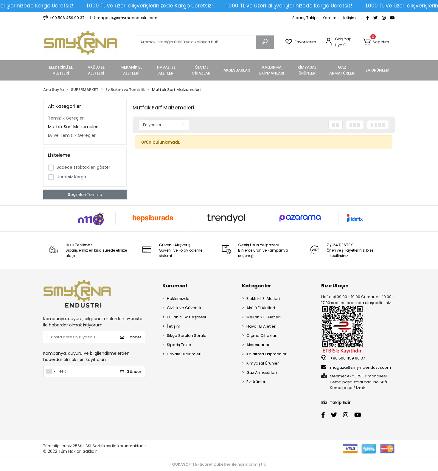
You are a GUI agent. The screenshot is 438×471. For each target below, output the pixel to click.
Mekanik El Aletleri (263, 317)
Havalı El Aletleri (261, 326)
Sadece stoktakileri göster (83, 167)
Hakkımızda (178, 298)
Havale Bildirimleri (184, 354)
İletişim (349, 18)
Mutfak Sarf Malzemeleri (73, 127)
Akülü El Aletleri (260, 308)
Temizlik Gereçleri (66, 118)
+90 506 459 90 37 (347, 358)
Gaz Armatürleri (261, 372)
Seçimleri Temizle (85, 194)
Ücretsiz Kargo (71, 177)
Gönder (133, 337)
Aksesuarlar (258, 345)
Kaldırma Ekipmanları (267, 354)
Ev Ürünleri (256, 382)
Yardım (329, 18)
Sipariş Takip (304, 18)
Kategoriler (256, 285)
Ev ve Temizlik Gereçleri (72, 135)
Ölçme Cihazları (261, 335)
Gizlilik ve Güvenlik (184, 308)
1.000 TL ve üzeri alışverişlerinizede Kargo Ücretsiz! (150, 5)
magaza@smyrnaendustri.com (360, 367)
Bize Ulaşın (335, 285)
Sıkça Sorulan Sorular (187, 335)
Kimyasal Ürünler (262, 363)
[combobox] (50, 371)
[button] (376, 42)
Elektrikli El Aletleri (263, 298)
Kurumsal (174, 285)
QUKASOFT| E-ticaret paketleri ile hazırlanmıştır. (219, 464)
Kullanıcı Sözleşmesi (186, 317)
